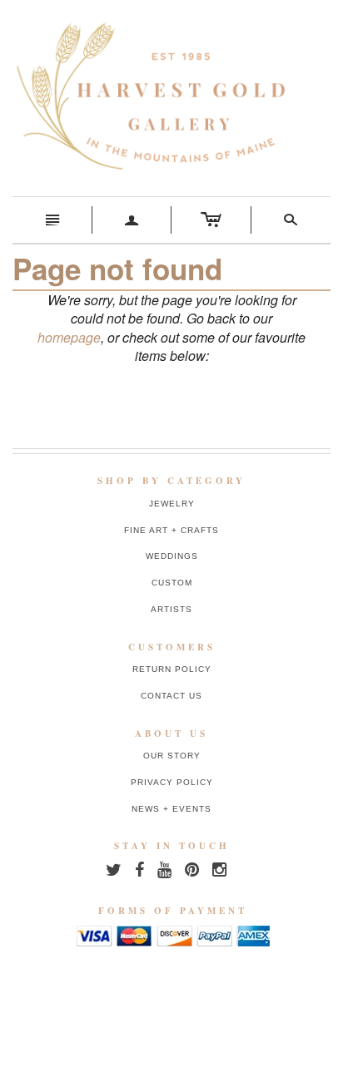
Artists (171, 609)
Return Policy (171, 669)
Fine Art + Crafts (171, 530)
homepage (69, 337)
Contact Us (171, 695)
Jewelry (172, 503)
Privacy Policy (172, 782)
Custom (172, 582)
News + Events (171, 808)
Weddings (172, 556)
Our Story (172, 755)
